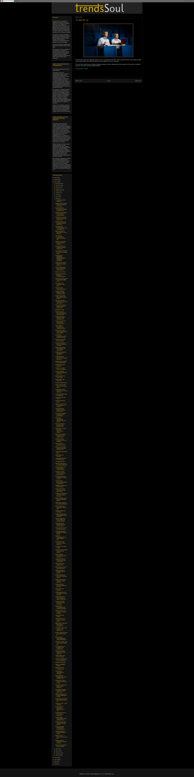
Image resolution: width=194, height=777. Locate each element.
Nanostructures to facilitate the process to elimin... (60, 742)
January (58, 755)
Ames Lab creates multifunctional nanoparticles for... (60, 728)
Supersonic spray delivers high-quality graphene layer (60, 313)
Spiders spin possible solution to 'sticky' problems (60, 581)
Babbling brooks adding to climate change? (61, 362)
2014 (55, 182)
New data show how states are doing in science (60, 620)
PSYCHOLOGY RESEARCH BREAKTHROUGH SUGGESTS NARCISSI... (60, 258)
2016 (55, 177)
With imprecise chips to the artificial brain (61, 567)
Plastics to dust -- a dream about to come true (61, 737)
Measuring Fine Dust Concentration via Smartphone (60, 349)
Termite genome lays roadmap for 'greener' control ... (61, 477)
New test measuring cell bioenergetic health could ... (61, 280)
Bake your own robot (60, 271)
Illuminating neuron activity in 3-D (60, 564)
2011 (55, 761)
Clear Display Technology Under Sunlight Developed (60, 607)
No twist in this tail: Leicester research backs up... (60, 543)
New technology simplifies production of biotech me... (60, 677)
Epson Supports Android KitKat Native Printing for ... (61, 700)
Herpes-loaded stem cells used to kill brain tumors (61, 576)
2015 (55, 179)
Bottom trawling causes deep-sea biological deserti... (61, 499)
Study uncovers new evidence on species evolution (60, 612)
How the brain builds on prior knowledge (61, 745)
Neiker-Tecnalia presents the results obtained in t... (60, 556)
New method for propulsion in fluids (60, 444)
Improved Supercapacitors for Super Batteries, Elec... (60, 537)
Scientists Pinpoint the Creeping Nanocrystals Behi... (60, 275)
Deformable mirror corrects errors (59, 668)
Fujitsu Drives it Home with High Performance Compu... (60, 430)
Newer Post (79, 81)
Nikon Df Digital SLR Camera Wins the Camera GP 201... (60, 520)
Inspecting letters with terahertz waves (60, 459)
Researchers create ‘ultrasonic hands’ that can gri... (61, 681)
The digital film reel (60, 461)
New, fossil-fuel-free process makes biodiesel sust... (60, 425)
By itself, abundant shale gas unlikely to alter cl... (61, 634)
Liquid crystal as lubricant (59, 455)
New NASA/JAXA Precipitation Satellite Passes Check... (61, 209)
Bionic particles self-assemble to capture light (60, 507)
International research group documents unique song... (60, 306)
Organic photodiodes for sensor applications (61, 659)
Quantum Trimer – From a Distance (61, 704)
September (58, 189)
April (57, 748)
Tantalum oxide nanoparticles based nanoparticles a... (60, 718)
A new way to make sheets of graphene (60, 368)
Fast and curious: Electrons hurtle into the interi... (60, 585)
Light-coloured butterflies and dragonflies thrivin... (60, 327)
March (57, 751)
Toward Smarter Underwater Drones (60, 288)
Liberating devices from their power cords (61, 528)
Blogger (112, 773)
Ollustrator (101, 773)
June (57, 196)
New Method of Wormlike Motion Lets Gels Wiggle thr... (61, 228)
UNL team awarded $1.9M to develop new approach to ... (61, 302)
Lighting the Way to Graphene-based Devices (60, 571)
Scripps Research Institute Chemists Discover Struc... (60, 524)
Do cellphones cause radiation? (60, 200)
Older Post (138, 81)
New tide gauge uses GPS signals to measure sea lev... (60, 468)
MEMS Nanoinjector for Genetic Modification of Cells (61, 695)
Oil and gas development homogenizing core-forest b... (60, 419)
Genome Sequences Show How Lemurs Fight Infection (60, 268)
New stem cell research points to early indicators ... (61, 686)
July (57, 194)
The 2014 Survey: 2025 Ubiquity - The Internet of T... (61, 629)
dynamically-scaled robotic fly (60, 380)
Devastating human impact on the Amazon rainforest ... (61, 391)
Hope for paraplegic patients (60, 665)
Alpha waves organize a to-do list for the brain (61, 503)
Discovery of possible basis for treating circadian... (60, 243)
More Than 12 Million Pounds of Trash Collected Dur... (60, 436)
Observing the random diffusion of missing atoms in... (60, 264)
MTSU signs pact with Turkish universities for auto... (60, 723)
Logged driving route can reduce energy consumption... (60, 560)
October (58, 187)
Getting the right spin (60, 662)
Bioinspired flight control (61, 382)
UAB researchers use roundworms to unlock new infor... (61, 593)
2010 (55, 763)
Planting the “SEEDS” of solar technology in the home (61, 495)
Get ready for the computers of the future (60, 284)
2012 (55, 759)
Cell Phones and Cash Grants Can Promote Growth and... (61, 218)
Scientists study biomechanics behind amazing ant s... (61, 482)
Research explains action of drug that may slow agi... (60, 473)
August (57, 192)
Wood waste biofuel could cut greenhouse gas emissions (61, 331)
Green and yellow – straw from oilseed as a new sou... (61, 373)
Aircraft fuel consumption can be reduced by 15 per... (60, 336)
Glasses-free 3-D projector (59, 589)
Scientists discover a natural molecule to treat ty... (60, 732)
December (58, 183)
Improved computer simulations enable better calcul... (60, 490)
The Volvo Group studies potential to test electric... (61, 551)
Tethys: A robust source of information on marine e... (61, 405)
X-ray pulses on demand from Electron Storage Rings (61, 252)
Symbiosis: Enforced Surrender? (60, 511)
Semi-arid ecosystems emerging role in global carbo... (60, 414)
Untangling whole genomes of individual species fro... (61, 358)
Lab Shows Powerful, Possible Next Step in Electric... (61, 532)
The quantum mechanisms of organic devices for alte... (60, 237)
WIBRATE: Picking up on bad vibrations (61, 486)
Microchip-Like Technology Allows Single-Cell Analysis (60, 638)
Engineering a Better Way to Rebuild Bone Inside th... (61, 297)
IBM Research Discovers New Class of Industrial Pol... (61, 624)
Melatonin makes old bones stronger (60, 340)
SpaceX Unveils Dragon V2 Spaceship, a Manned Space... (61, 214)
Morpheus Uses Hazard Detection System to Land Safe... (61, 204)
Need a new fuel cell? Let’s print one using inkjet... (60, 386)
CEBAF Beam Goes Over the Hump (60, 656)
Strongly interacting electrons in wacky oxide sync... (60, 652)
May (57, 198)
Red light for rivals (59, 309)
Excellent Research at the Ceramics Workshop (60, 714)
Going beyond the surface (59, 616)
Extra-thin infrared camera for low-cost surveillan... (60, 440)
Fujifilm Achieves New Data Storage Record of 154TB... (61, 515)
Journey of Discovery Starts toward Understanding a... (60, 322)
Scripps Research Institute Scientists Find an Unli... (60, 410)
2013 (55, 757)
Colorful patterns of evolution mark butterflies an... (60, 648)
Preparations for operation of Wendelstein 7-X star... (59, 708)
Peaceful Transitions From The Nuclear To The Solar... (61, 344)
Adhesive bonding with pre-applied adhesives (61, 464)
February (58, 753)
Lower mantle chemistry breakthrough (61, 394)
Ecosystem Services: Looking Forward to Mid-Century (60, 247)
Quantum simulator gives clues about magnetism (60, 603)
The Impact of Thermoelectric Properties (59, 672)
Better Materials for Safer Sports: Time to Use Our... (61, 232)
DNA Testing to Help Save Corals (60, 376)
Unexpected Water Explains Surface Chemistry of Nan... (60, 292)
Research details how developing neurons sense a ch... (60, 223)
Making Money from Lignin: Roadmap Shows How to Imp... (60, 598)
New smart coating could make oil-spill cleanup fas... (61, 643)
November (58, 185)
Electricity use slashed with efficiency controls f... (60, 353)
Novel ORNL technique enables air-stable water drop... (60, 691)
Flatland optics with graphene (60, 365)
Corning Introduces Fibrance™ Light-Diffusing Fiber (60, 318)
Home (108, 81)
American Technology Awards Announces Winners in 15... (60, 448)
